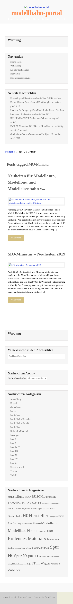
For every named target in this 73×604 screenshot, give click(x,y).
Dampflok (49, 496)
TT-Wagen (43, 563)
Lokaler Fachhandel (19, 70)
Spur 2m (45, 548)
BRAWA (28, 497)
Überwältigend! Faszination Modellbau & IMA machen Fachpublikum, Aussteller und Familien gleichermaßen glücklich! (35, 102)
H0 (25, 515)
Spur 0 (13, 439)
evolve (5, 597)
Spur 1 (13, 443)
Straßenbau (55, 556)
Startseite (10, 151)
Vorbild (13, 475)
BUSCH (37, 496)
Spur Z (13, 463)
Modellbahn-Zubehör (20, 423)
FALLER (36, 503)
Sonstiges (14, 435)
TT (33, 563)
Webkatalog (15, 65)
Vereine (13, 471)
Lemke (12, 523)
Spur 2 (37, 547)
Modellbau (15, 427)
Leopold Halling (24, 523)
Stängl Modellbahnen (16, 564)
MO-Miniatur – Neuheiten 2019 (36, 254)
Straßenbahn (45, 556)
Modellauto (15, 415)
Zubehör (14, 570)
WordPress (50, 597)
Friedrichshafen (48, 509)
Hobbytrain (53, 516)
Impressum (15, 73)
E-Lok (26, 503)
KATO (61, 516)
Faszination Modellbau (51, 503)
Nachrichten (16, 62)
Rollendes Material (19, 431)
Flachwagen (36, 508)
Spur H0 (14, 451)
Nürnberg (43, 531)
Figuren (26, 508)
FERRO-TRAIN (14, 509)
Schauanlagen (52, 539)
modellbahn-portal (36, 13)
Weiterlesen (15, 237)
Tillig (28, 563)
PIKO (50, 531)
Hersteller (38, 515)
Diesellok (15, 503)
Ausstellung (15, 399)
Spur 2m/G (15, 447)
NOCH (34, 531)
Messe (13, 411)
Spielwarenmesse (14, 548)
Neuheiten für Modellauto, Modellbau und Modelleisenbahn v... (32, 182)
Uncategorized (17, 467)
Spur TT (14, 459)
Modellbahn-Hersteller (20, 419)
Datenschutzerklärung (20, 78)
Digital (13, 403)
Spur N (13, 455)
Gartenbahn (15, 407)
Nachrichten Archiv (17, 378)
